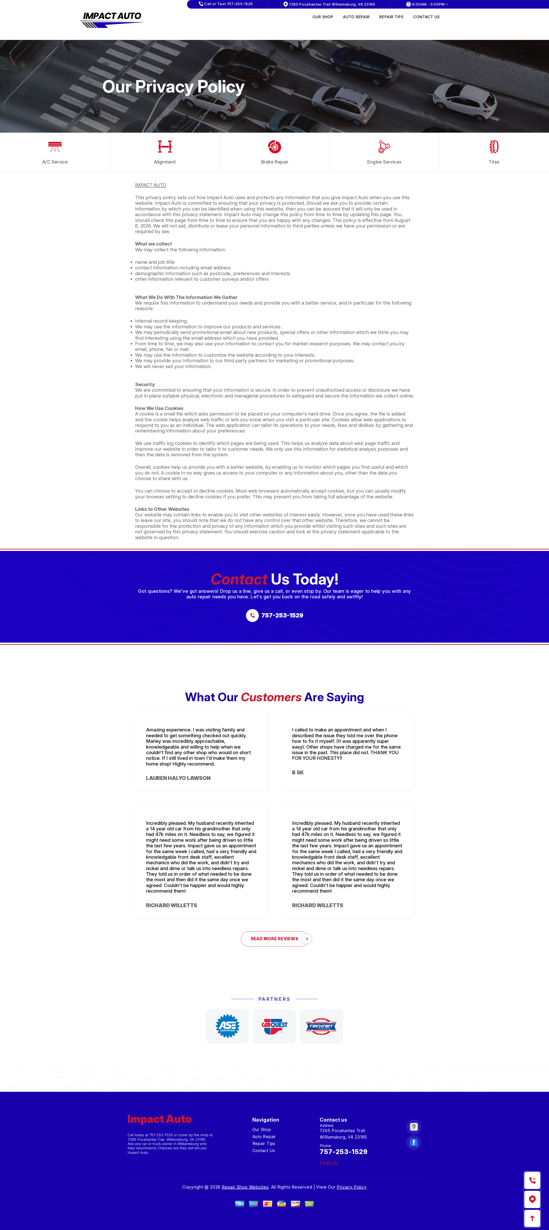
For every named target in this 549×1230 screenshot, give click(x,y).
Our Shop (322, 17)
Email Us (328, 1163)
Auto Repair (356, 17)
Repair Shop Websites (245, 1187)
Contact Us (426, 17)
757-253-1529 (161, 1135)
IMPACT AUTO (150, 185)
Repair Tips (391, 17)
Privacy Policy (352, 1187)
